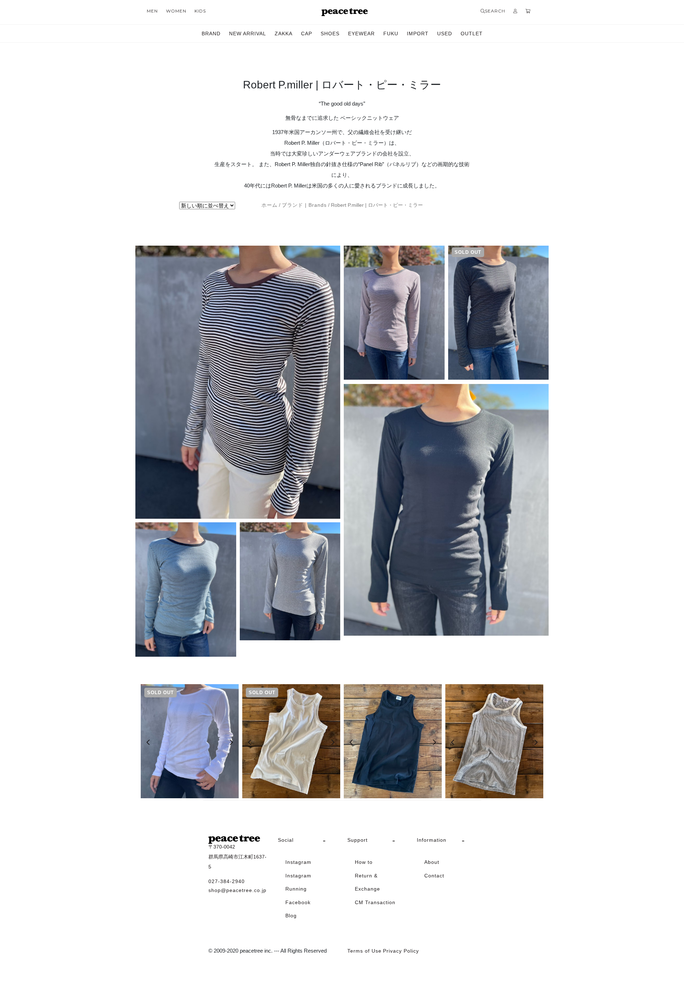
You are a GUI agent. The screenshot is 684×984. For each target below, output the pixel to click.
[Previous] (148, 742)
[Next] (231, 742)
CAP (306, 33)
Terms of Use (364, 951)
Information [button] (431, 840)
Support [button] (357, 840)
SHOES (330, 33)
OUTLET (472, 33)
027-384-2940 (226, 881)
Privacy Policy (401, 951)
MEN (152, 11)
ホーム (269, 205)
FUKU (390, 33)
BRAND (211, 33)
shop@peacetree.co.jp (237, 890)
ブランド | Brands (304, 205)
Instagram (298, 862)
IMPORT (418, 33)
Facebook (298, 902)
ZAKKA (283, 33)
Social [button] (286, 840)
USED (444, 33)
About (431, 862)
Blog (291, 915)
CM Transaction (375, 902)
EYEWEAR (361, 33)
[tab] (307, 840)
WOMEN (176, 11)
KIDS (200, 11)
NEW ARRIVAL (247, 33)
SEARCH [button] (495, 11)
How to (364, 862)
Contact (434, 875)
